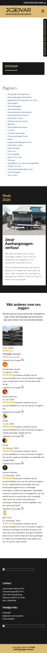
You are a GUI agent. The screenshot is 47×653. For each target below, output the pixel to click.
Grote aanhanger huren (18, 136)
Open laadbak (14, 148)
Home (10, 139)
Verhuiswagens (14, 172)
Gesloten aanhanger (16, 133)
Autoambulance (14, 109)
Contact (11, 130)
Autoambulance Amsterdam (20, 112)
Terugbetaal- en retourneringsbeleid (23, 163)
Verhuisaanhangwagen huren (20, 169)
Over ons (12, 151)
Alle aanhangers (14, 106)
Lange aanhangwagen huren (20, 142)
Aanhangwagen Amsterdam (20, 97)
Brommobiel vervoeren (17, 127)
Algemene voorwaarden (13, 616)
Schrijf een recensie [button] (11, 357)
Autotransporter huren (18, 121)
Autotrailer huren (15, 118)
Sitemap (11, 160)
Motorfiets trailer (15, 145)
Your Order (12, 175)
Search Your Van (15, 157)
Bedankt (11, 124)
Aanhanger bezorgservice (19, 94)
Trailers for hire (14, 166)
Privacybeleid (13, 154)
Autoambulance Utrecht (18, 115)
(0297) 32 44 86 (18, 598)
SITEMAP (7, 613)
